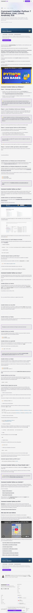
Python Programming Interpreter (8, 492)
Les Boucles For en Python (7, 550)
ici (13, 471)
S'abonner (18, 588)
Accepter (14, 610)
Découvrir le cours (6, 40)
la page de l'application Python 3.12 (10, 163)
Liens (18, 591)
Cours (18, 587)
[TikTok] (2, 588)
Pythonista (3, 503)
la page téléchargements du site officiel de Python (14, 93)
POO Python (2, 602)
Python (25, 467)
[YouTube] (1, 588)
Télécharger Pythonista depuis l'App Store (8, 509)
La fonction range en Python (7, 546)
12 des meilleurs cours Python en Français (9, 544)
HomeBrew (6, 242)
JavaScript (2, 599)
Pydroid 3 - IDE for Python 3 (7, 490)
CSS (1, 598)
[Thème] (24, 1)
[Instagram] (4, 588)
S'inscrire (27, 1)
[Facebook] (5, 588)
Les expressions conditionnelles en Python (10, 548)
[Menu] (31, 1)
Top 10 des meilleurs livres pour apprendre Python (11, 542)
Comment (4, 1)
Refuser (23, 610)
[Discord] (8, 588)
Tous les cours (3, 603)
